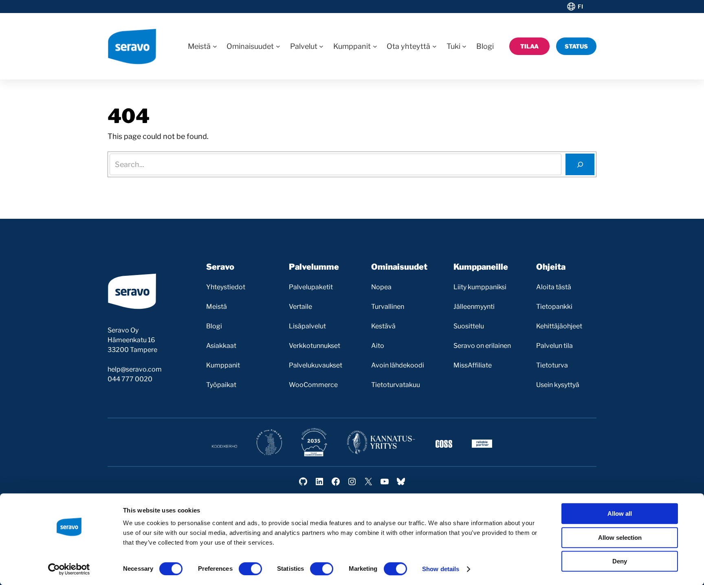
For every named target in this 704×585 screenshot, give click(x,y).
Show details (440, 568)
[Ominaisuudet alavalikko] (278, 46)
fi (580, 6)
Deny (619, 561)
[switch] (250, 568)
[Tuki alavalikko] (464, 46)
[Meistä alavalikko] (215, 46)
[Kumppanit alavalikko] (375, 46)
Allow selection (620, 537)
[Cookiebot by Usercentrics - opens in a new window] (69, 569)
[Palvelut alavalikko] (321, 46)
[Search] (579, 164)
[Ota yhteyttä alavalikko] (434, 46)
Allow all (619, 513)
